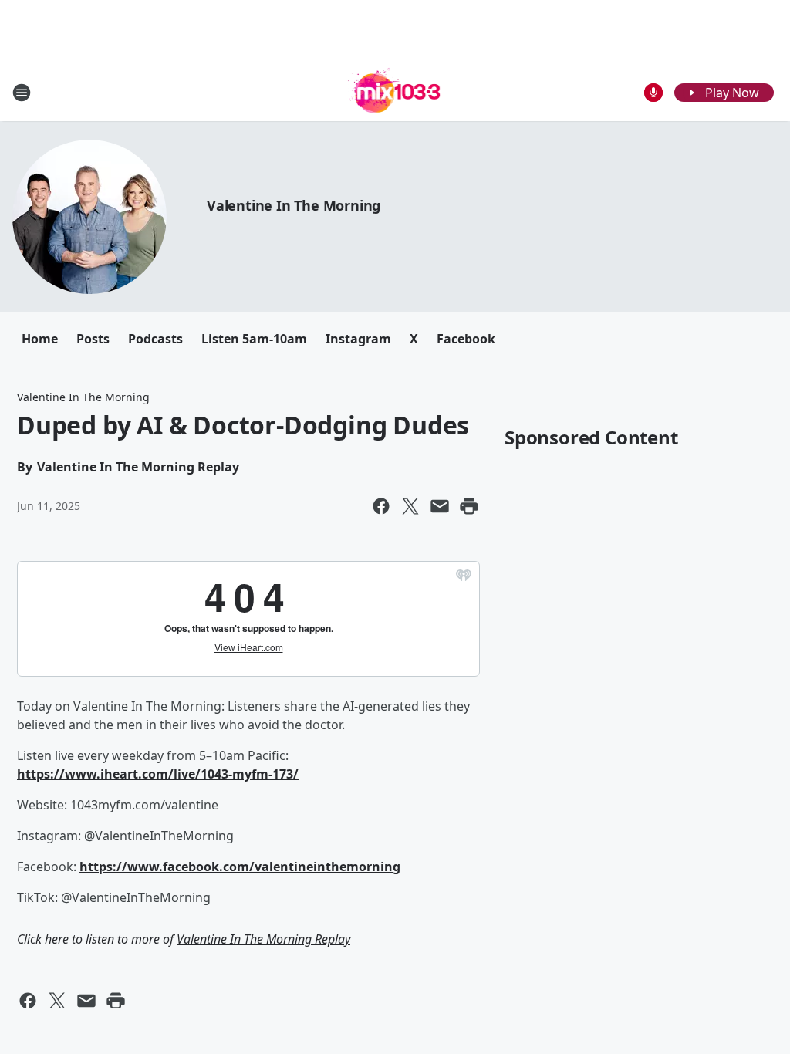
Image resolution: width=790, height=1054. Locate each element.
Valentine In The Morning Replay (263, 939)
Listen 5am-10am (254, 338)
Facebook (466, 338)
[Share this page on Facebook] (381, 506)
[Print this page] (469, 506)
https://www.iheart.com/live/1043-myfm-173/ (158, 773)
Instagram (358, 338)
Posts (93, 338)
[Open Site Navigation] (21, 92)
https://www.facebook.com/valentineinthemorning (239, 866)
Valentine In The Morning (293, 205)
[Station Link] (395, 92)
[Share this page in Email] (440, 506)
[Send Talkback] (653, 92)
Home (40, 338)
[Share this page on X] (410, 506)
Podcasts (155, 338)
